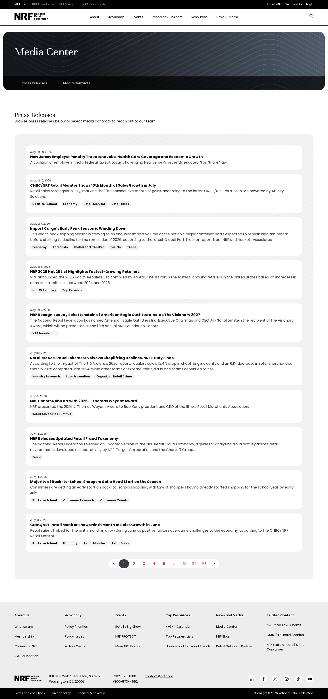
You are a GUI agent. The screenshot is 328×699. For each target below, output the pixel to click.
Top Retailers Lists (179, 636)
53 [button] (204, 563)
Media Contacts (76, 83)
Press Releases (34, 83)
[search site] (311, 17)
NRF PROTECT (125, 636)
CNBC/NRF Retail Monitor (285, 635)
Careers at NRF (26, 646)
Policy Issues (74, 636)
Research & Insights (167, 17)
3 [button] (144, 563)
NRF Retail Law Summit (284, 625)
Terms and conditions (30, 693)
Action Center (76, 646)
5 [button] (164, 563)
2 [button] (134, 563)
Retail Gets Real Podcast (235, 646)
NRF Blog (222, 636)
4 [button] (154, 563)
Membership (24, 636)
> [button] (214, 563)
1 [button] (124, 563)
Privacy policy (61, 693)
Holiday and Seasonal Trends (188, 646)
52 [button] (194, 563)
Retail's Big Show (128, 626)
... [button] (174, 563)
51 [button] (184, 563)
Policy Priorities (76, 626)
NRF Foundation (26, 656)
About (94, 17)
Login (309, 4)
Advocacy (116, 17)
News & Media (227, 17)
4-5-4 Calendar (178, 626)
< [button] (114, 563)
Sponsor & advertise (91, 693)
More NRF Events (128, 646)
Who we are (24, 626)
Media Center (226, 626)
